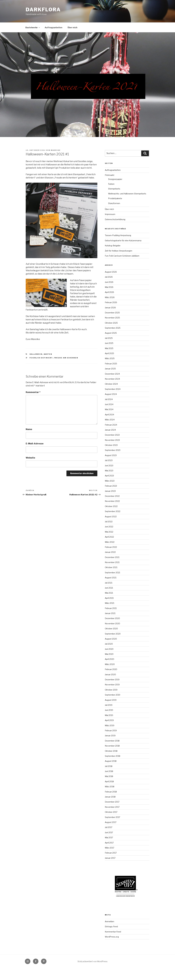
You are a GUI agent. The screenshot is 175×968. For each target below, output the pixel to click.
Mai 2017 (109, 837)
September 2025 (112, 328)
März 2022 (109, 542)
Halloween (36, 354)
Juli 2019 (108, 705)
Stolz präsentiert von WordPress (92, 961)
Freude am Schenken (66, 358)
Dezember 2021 (112, 557)
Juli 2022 (109, 521)
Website (30, 457)
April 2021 (109, 598)
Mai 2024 (109, 409)
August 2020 (111, 639)
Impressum (110, 214)
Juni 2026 (109, 282)
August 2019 (110, 700)
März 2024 (110, 419)
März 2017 (109, 848)
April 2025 (109, 353)
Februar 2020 (111, 669)
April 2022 (109, 537)
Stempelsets (114, 189)
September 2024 (112, 389)
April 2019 (109, 720)
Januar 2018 (110, 797)
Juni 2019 (109, 710)
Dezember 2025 (112, 312)
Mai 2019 (109, 715)
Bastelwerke (31, 27)
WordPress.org (112, 937)
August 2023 (111, 455)
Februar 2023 (111, 486)
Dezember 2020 (112, 618)
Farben (111, 184)
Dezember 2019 (112, 679)
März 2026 (110, 297)
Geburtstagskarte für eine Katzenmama (123, 240)
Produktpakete (115, 198)
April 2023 (109, 475)
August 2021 (110, 577)
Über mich (72, 27)
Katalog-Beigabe (112, 245)
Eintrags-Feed (111, 926)
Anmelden (109, 921)
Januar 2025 (110, 368)
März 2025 (110, 358)
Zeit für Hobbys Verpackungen (118, 251)
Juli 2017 (108, 827)
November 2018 (112, 746)
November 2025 (112, 317)
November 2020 (112, 623)
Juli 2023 (109, 460)
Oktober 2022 (111, 506)
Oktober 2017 (111, 812)
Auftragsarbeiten (53, 27)
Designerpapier (115, 179)
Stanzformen (114, 203)
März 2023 (109, 481)
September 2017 (112, 817)
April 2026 (109, 292)
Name (29, 429)
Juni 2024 (109, 404)
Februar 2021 (111, 608)
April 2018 (109, 781)
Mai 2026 (109, 287)
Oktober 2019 (111, 690)
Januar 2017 (110, 858)
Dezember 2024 (112, 374)
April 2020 (109, 659)
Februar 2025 (111, 363)
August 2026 (111, 272)
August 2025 (111, 333)
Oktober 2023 (111, 445)
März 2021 (109, 603)
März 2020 (110, 664)
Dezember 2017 (112, 802)
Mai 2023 (109, 470)
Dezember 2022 (112, 496)
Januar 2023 (110, 491)
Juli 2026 (109, 277)
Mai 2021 (109, 593)
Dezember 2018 (112, 741)
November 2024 (112, 379)
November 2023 (112, 440)
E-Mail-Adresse (34, 443)
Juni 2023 (109, 465)
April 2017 (109, 843)
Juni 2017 (109, 832)
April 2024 (109, 414)
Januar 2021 (110, 613)
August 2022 (111, 516)
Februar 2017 (111, 853)
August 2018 (110, 761)
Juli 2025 (109, 338)
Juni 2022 (109, 526)
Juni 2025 (109, 343)
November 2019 (112, 684)
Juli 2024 (109, 399)
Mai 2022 (109, 532)
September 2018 (112, 756)
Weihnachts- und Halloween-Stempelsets (127, 193)
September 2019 (112, 695)
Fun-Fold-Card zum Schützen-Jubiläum (122, 256)
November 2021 (112, 562)
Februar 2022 (111, 547)
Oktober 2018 (111, 751)
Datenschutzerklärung (115, 219)
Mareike (56, 150)
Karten (48, 354)
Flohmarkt (109, 175)
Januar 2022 (110, 552)
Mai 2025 (109, 348)
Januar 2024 (110, 430)
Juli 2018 (108, 766)
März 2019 (109, 725)
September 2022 (112, 511)
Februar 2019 (111, 730)
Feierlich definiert (41, 358)
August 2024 (111, 394)
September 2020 (113, 634)
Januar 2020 (110, 674)
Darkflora (43, 10)
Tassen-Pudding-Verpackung (118, 235)
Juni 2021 (109, 588)
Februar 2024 (111, 425)
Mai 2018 (109, 776)
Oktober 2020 (111, 628)
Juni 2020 (109, 649)
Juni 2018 (109, 771)
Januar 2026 (110, 307)
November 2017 (112, 807)
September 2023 (112, 450)
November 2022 (112, 501)
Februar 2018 (111, 792)
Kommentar (33, 392)
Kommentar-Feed (113, 932)
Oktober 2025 (111, 323)
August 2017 (110, 822)
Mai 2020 (109, 654)
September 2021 (112, 572)
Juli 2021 (108, 583)
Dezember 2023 (112, 435)
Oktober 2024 (111, 384)
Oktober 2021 (111, 567)
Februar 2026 (111, 302)
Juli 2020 (109, 644)
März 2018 (109, 786)
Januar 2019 (110, 735)
